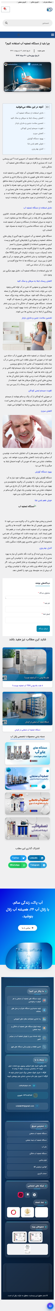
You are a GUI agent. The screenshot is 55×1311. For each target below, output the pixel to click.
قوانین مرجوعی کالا (40, 1167)
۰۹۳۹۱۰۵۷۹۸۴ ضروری (24, 1095)
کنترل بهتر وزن (37, 148)
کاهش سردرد (38, 133)
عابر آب (44, 1147)
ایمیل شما (46, 614)
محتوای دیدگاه (44, 593)
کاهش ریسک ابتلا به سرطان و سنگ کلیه (27, 118)
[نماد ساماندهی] (27, 1212)
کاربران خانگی (34, 2)
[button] (36, 858)
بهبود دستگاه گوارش (35, 138)
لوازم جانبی (43, 1160)
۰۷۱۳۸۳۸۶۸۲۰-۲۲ (25, 1086)
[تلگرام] (34, 1195)
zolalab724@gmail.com (25, 1106)
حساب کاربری (42, 1173)
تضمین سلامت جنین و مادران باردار (29, 123)
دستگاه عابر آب (47, 2)
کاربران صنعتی (22, 2)
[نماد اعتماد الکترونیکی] (41, 1212)
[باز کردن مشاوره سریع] (50, 1306)
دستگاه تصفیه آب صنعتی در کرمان (27, 729)
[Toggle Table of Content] (46, 107)
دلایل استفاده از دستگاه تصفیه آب (29, 113)
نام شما (46, 603)
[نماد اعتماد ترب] (13, 1212)
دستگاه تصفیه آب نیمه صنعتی (36, 1140)
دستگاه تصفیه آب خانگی (38, 1153)
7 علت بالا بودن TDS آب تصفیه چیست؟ (27, 685)
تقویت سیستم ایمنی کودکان (32, 128)
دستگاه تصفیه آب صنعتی (38, 1133)
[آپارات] (20, 1195)
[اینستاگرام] (27, 1195)
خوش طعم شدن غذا (35, 143)
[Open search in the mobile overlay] (27, 23)
